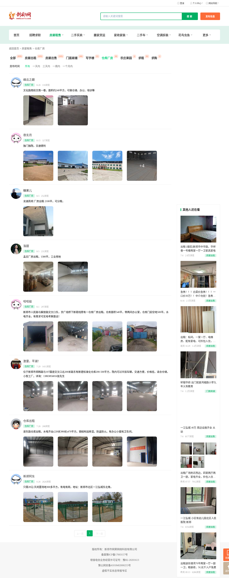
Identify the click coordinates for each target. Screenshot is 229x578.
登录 (182, 3)
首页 (16, 35)
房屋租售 (55, 35)
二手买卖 (76, 35)
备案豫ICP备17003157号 (114, 554)
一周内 (56, 66)
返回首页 (14, 48)
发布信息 (210, 16)
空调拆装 (162, 35)
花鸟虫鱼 (184, 35)
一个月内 (68, 66)
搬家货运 (99, 35)
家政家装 (119, 35)
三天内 (46, 66)
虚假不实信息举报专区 (114, 570)
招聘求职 (35, 35)
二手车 (141, 35)
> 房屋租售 (26, 48)
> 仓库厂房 (39, 48)
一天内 (36, 66)
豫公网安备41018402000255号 (114, 565)
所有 (27, 66)
